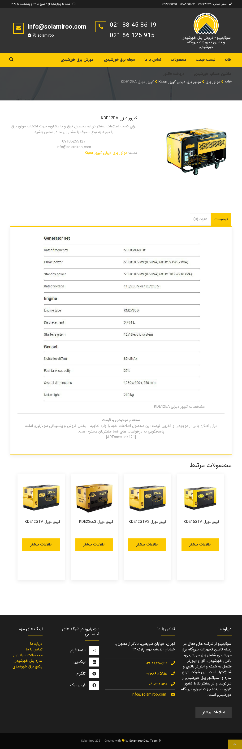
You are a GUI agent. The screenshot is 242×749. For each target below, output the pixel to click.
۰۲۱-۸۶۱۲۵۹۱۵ (156, 674)
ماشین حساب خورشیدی (212, 74)
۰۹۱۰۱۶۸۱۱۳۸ (158, 684)
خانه (228, 81)
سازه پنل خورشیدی (28, 661)
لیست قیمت (205, 60)
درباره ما (36, 644)
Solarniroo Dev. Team (143, 741)
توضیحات (221, 219)
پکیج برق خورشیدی (28, 666)
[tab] (221, 219)
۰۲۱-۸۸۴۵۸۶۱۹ (156, 663)
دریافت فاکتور (173, 74)
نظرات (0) (200, 219)
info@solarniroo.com (149, 694)
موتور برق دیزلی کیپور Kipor (106, 153)
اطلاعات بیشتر (200, 544)
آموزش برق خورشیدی (78, 60)
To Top (235, 744)
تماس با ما (152, 60)
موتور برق (213, 82)
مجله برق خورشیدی (119, 60)
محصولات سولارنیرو (28, 655)
